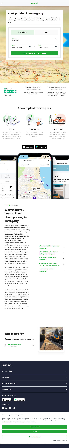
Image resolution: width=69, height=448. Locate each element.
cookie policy (6, 422)
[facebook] (3, 408)
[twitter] (10, 408)
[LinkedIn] (14, 408)
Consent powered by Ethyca (59, 440)
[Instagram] (6, 408)
